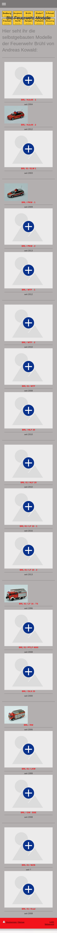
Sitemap (21, 922)
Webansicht (49, 924)
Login (52, 922)
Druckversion (11, 922)
